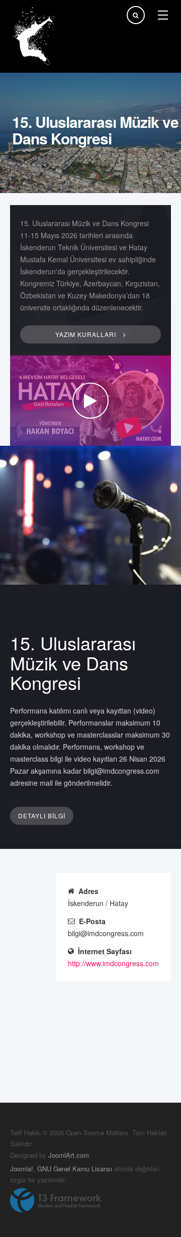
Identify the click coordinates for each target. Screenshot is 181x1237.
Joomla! (21, 1168)
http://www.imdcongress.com (113, 963)
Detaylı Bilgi (41, 815)
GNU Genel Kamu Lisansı (74, 1168)
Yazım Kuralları (86, 334)
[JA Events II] (35, 36)
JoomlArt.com (68, 1155)
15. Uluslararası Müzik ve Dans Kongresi (73, 662)
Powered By (56, 1200)
